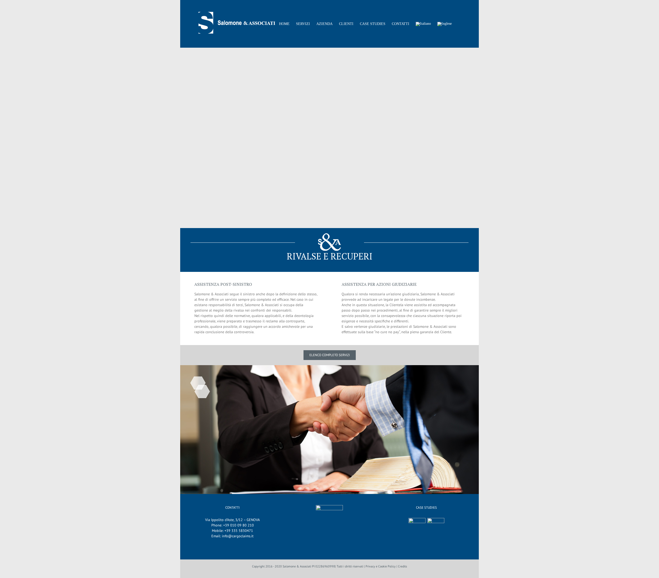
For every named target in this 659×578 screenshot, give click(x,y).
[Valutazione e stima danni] (436, 526)
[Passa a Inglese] (444, 24)
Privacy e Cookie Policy (381, 566)
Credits (402, 566)
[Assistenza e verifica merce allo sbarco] (417, 526)
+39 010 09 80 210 (238, 525)
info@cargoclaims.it (238, 536)
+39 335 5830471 (238, 530)
